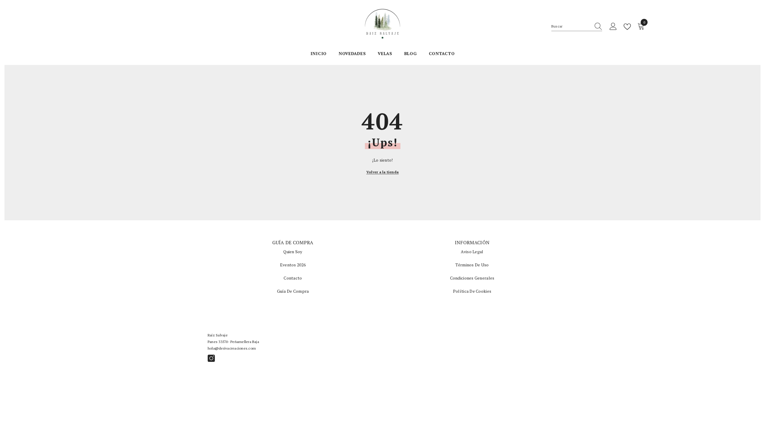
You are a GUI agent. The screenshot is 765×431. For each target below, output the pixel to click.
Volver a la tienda (382, 172)
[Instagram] (211, 358)
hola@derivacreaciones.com (232, 348)
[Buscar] (576, 26)
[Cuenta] (613, 26)
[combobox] (571, 26)
